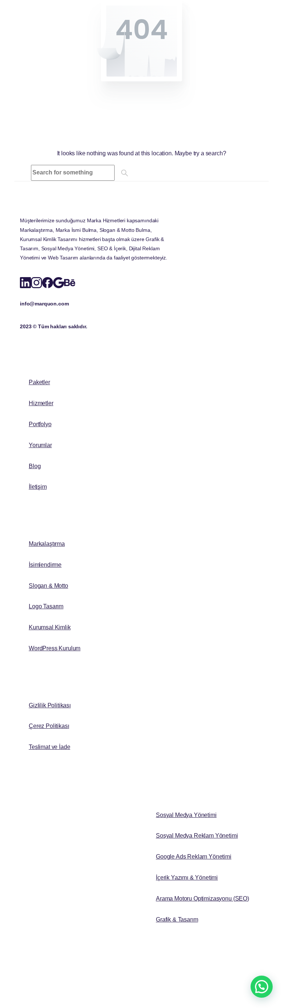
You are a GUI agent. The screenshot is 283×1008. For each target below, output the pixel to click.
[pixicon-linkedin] (25, 282)
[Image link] (81, 213)
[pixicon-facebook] (47, 282)
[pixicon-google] (58, 282)
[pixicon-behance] (69, 282)
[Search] (124, 173)
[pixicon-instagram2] (36, 282)
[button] (262, 987)
